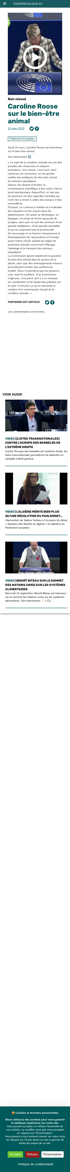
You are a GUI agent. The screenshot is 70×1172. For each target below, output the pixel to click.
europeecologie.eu (28, 3)
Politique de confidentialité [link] (35, 1164)
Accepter (15, 1154)
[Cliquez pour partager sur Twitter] (31, 128)
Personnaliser (52, 1154)
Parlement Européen (22, 138)
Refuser (32, 1154)
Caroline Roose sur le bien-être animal (33, 113)
